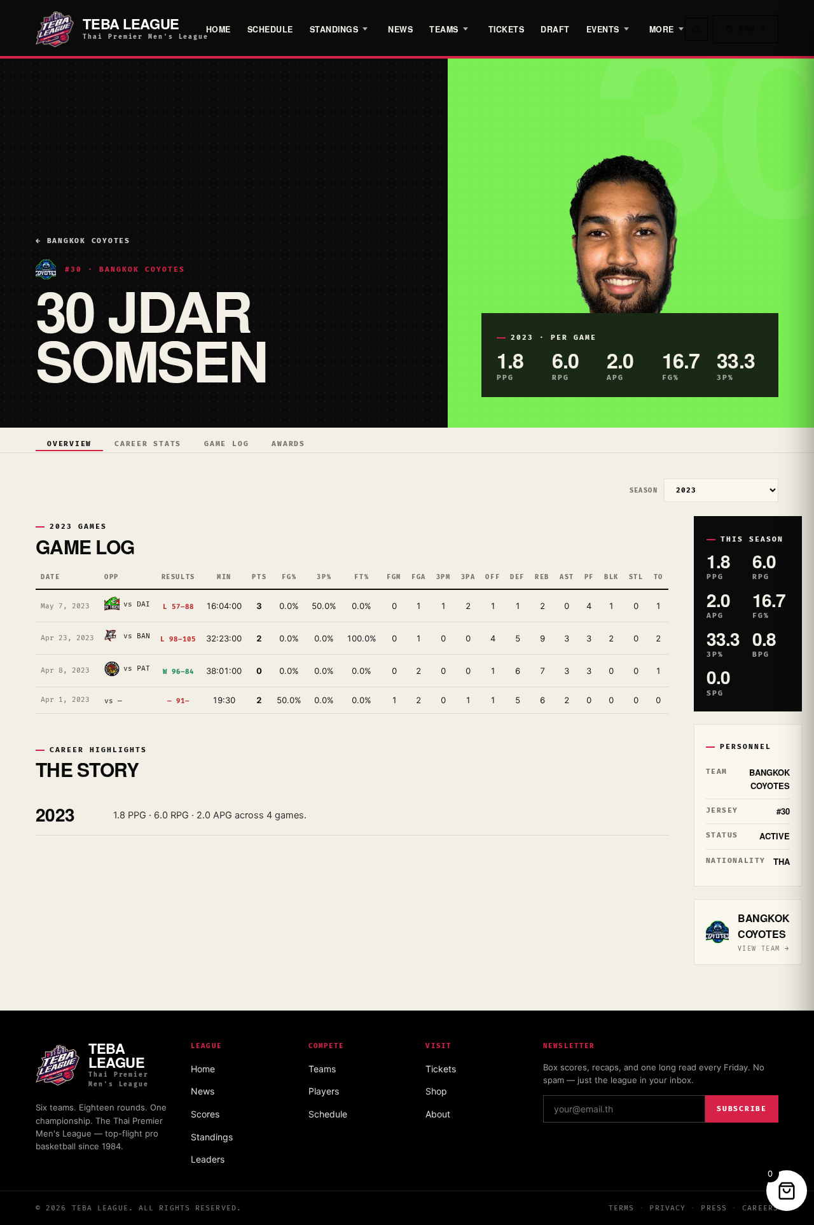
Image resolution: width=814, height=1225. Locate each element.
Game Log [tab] (226, 444)
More (661, 29)
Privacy (667, 1208)
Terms (622, 1208)
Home (218, 29)
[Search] (696, 29)
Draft (555, 29)
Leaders (207, 1159)
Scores (205, 1114)
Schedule (270, 29)
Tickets (506, 29)
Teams (322, 1068)
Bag (752, 29)
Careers (760, 1208)
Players (323, 1091)
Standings (334, 29)
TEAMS (444, 29)
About (437, 1114)
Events (602, 29)
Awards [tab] (288, 444)
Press (714, 1208)
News (400, 29)
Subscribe (742, 1109)
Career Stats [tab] (147, 444)
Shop (436, 1091)
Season (644, 490)
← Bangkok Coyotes (83, 241)
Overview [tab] (69, 444)
